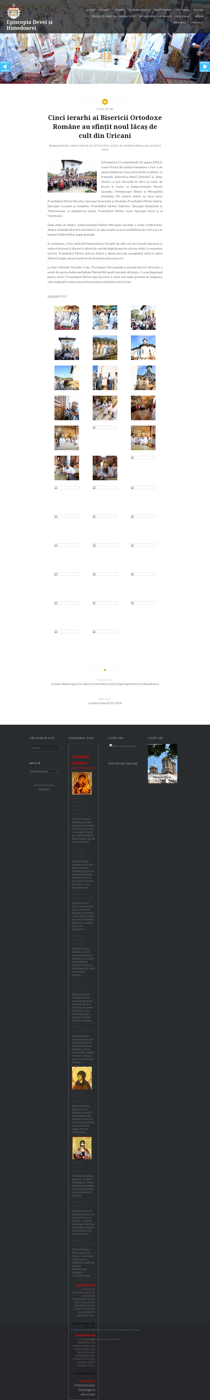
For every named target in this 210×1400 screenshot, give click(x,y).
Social (198, 10)
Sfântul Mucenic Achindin (78, 939)
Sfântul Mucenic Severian (78, 852)
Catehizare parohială (155, 16)
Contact (196, 22)
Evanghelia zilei (84, 1335)
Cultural (182, 10)
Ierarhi (119, 10)
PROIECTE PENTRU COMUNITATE (113, 16)
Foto (100, 109)
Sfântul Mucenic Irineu (83, 1242)
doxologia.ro (86, 1381)
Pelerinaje (183, 16)
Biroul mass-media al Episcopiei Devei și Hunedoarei (100, 145)
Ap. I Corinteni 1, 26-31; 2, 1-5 (83, 1325)
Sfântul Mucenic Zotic (82, 896)
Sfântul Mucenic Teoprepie (79, 985)
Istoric (104, 10)
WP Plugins (116, 1339)
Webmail (180, 22)
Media (199, 16)
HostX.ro (44, 789)
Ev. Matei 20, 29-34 (84, 1373)
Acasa (90, 10)
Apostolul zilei (85, 1285)
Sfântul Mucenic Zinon (83, 1029)
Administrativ (139, 10)
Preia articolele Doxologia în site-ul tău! (84, 1389)
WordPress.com (130, 1329)
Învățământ (163, 10)
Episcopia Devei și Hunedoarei (30, 25)
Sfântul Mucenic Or (80, 1204)
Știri (110, 109)
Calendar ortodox (80, 760)
